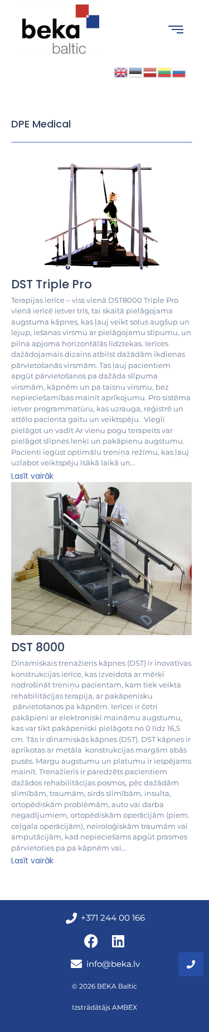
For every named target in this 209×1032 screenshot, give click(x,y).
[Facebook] (91, 941)
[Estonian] (136, 71)
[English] (121, 71)
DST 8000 (38, 647)
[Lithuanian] (165, 71)
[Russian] (179, 71)
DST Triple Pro (51, 284)
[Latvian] (150, 71)
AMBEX (124, 1007)
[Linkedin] (118, 941)
